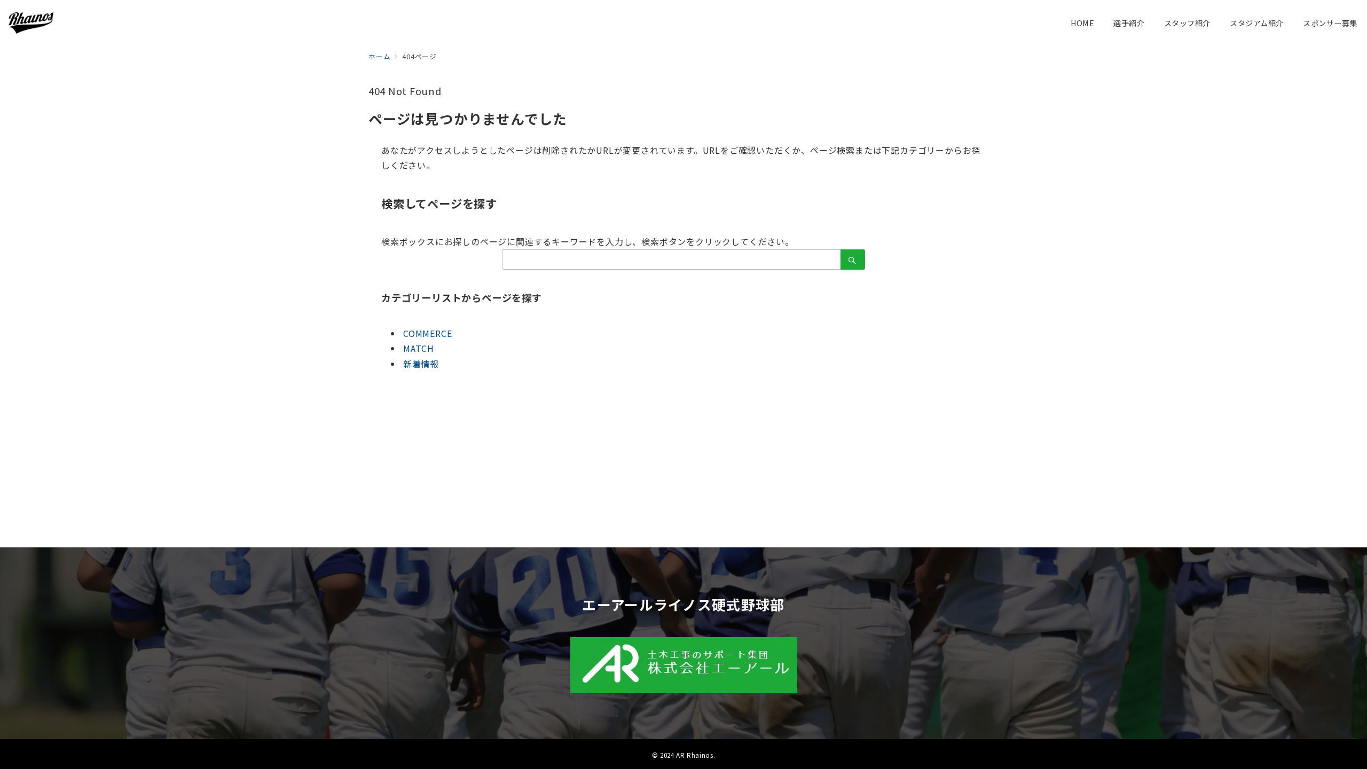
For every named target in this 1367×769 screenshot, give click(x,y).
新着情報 (421, 363)
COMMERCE (427, 333)
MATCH (418, 348)
